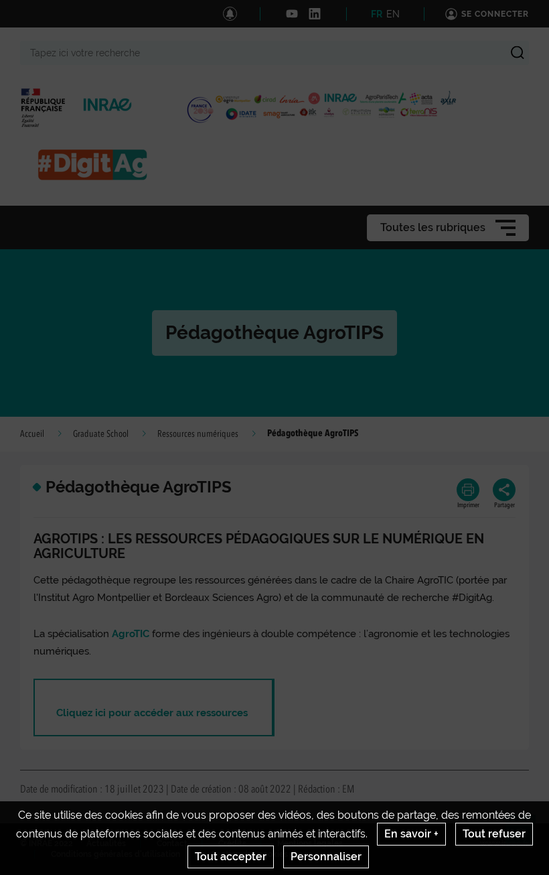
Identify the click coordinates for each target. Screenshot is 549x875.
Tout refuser (494, 833)
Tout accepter (230, 856)
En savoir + (411, 833)
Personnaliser (326, 856)
